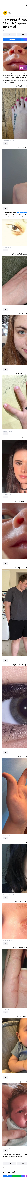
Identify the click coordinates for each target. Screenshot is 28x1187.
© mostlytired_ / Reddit (7, 1074)
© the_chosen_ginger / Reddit (9, 1148)
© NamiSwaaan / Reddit (8, 247)
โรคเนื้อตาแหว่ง (22, 213)
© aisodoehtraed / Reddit (8, 750)
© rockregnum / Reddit (7, 431)
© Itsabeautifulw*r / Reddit (8, 140)
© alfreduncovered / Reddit (8, 561)
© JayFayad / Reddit (7, 835)
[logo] (8, 13)
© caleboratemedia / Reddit (8, 306)
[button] (9, 34)
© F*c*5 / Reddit (6, 206)
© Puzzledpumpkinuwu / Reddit (9, 894)
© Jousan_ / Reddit (7, 1009)
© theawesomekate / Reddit (8, 366)
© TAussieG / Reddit (7, 658)
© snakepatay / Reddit (7, 940)
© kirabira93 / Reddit (7, 494)
